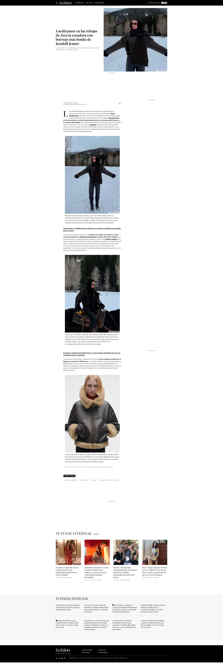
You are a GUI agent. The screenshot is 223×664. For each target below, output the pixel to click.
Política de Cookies (86, 658)
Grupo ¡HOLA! (103, 652)
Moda (118, 6)
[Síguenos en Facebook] (56, 658)
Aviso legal (73, 658)
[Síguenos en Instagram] (62, 658)
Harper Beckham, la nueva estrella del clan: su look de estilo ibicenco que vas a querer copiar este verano (67, 624)
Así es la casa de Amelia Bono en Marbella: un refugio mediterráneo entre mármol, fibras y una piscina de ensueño (96, 608)
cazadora (92, 125)
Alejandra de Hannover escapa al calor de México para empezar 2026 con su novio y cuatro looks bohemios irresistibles (96, 572)
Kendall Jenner (113, 118)
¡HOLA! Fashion (111, 6)
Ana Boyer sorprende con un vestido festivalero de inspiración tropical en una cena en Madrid (67, 571)
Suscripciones (87, 650)
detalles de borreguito (88, 237)
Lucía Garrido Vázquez (71, 102)
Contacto (102, 650)
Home (103, 6)
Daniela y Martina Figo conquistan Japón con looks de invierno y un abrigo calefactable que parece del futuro (125, 572)
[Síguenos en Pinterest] (65, 658)
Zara (64, 361)
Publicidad (86, 652)
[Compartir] (120, 103)
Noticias (89, 2)
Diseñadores (99, 2)
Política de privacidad (103, 658)
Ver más (96, 533)
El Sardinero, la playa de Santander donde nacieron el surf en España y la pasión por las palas (68, 607)
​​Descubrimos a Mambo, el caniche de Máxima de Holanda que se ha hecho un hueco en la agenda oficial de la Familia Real (124, 608)
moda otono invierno (109, 480)
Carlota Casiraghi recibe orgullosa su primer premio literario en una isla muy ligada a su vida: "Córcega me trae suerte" (152, 624)
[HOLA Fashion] (66, 2)
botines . (111, 239)
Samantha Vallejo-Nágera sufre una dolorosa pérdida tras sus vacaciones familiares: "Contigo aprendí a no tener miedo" (153, 608)
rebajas (85, 480)
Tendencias (79, 2)
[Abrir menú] (56, 2)
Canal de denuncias (120, 658)
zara (94, 480)
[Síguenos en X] (59, 658)
